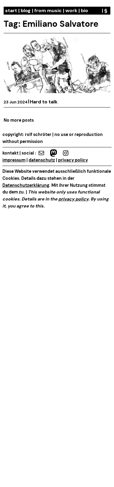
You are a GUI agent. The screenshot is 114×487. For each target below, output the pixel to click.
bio (84, 10)
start (11, 10)
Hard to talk (43, 102)
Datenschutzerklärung (25, 185)
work (71, 10)
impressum (14, 160)
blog (26, 10)
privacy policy (73, 160)
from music (48, 10)
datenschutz (42, 160)
